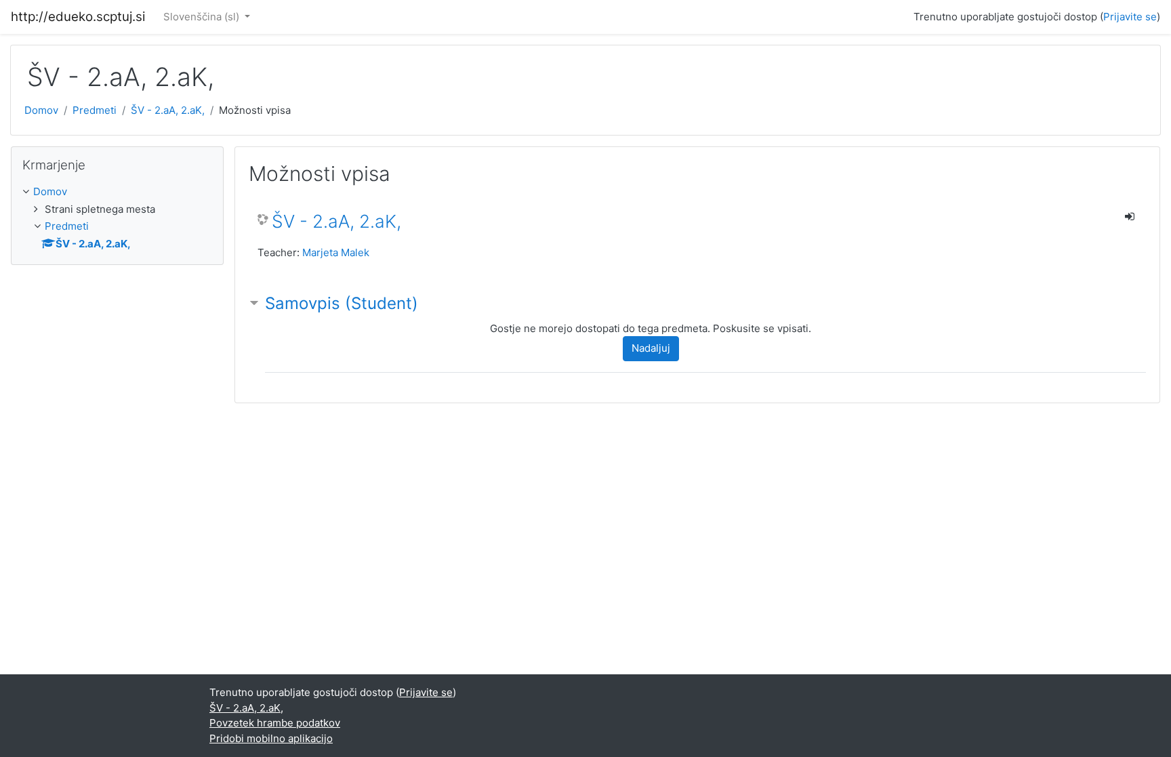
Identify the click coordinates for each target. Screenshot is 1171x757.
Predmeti (95, 110)
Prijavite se (1130, 16)
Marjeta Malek (335, 252)
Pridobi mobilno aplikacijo (271, 738)
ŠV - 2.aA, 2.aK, (168, 110)
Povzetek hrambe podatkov (274, 722)
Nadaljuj (651, 348)
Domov (41, 110)
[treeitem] (117, 192)
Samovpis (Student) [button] (341, 303)
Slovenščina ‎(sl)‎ (202, 16)
